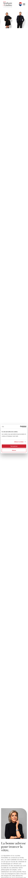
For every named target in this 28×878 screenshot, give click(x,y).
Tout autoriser (14, 446)
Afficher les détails (19, 441)
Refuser (14, 450)
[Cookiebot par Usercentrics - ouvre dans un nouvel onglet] (20, 427)
